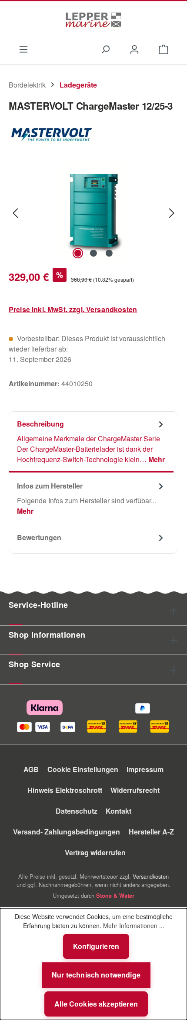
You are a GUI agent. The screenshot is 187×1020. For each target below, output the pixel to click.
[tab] (91, 442)
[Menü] (23, 48)
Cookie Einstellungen (82, 769)
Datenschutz (76, 811)
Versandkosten (151, 876)
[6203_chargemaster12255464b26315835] (93, 212)
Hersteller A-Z (151, 832)
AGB (31, 769)
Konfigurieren (96, 946)
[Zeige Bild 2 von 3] (93, 253)
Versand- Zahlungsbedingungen (66, 832)
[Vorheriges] (15, 212)
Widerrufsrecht (135, 790)
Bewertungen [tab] (39, 537)
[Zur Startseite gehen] (93, 20)
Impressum (145, 769)
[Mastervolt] (93, 133)
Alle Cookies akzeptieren (96, 1004)
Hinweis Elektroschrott (64, 790)
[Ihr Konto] (134, 48)
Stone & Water (115, 895)
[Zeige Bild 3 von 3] (109, 253)
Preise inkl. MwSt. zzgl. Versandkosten (73, 309)
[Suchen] (105, 48)
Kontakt (118, 811)
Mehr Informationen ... (133, 925)
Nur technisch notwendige (96, 975)
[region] (93, 212)
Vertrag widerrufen (95, 852)
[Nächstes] (171, 212)
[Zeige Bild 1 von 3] (77, 253)
